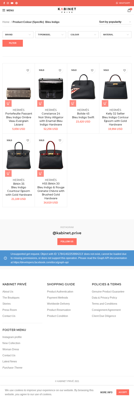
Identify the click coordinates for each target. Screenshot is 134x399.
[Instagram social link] (8, 3)
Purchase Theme (12, 367)
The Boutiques (10, 297)
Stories (6, 303)
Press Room (9, 310)
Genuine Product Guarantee (108, 291)
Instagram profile (12, 337)
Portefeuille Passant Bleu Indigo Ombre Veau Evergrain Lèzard (18, 117)
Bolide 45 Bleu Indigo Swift (83, 113)
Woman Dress (10, 349)
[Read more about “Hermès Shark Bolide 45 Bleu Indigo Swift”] (73, 103)
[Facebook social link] (4, 3)
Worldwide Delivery (58, 303)
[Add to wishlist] (28, 70)
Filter (12, 43)
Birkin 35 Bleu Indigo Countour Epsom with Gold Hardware (19, 187)
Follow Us (67, 241)
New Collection (11, 343)
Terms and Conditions (104, 303)
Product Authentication (60, 291)
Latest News (9, 361)
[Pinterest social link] (16, 3)
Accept (123, 392)
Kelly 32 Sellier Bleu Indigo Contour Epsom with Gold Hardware (115, 117)
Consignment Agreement (106, 310)
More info (106, 392)
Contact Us (8, 316)
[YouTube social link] (12, 3)
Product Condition (57, 316)
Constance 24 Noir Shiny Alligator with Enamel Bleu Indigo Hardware (50, 117)
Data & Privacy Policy (104, 297)
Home (6, 22)
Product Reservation (59, 310)
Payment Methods (57, 297)
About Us (7, 291)
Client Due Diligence (104, 316)
